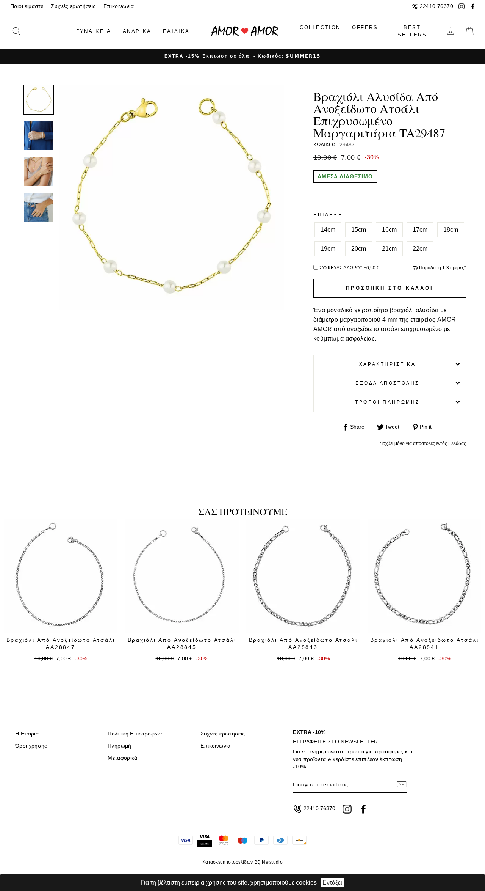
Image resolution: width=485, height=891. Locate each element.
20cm (358, 248)
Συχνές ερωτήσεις (73, 6)
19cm (328, 248)
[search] (27, 31)
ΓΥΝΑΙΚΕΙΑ (93, 31)
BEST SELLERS (412, 31)
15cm (358, 229)
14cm (328, 229)
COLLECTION (320, 27)
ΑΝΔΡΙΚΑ (137, 31)
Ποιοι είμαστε (26, 6)
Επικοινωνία (118, 6)
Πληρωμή (119, 746)
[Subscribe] (402, 784)
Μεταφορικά (122, 758)
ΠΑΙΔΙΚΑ (176, 31)
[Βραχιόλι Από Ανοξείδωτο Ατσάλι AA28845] (182, 576)
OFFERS (365, 27)
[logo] (245, 31)
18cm (450, 229)
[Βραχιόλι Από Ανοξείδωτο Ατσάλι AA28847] (60, 576)
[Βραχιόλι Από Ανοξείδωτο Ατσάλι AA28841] (424, 576)
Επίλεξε (328, 214)
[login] (450, 31)
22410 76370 (436, 6)
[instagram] (461, 6)
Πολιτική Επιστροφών (134, 734)
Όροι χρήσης (31, 746)
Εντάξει (332, 882)
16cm (389, 229)
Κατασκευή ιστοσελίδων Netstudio (242, 862)
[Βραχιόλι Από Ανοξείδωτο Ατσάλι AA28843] (303, 576)
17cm (420, 229)
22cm (420, 248)
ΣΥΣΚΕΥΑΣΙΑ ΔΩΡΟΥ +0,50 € (349, 267)
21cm (389, 248)
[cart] (469, 31)
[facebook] (473, 6)
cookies (306, 882)
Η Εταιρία (27, 734)
